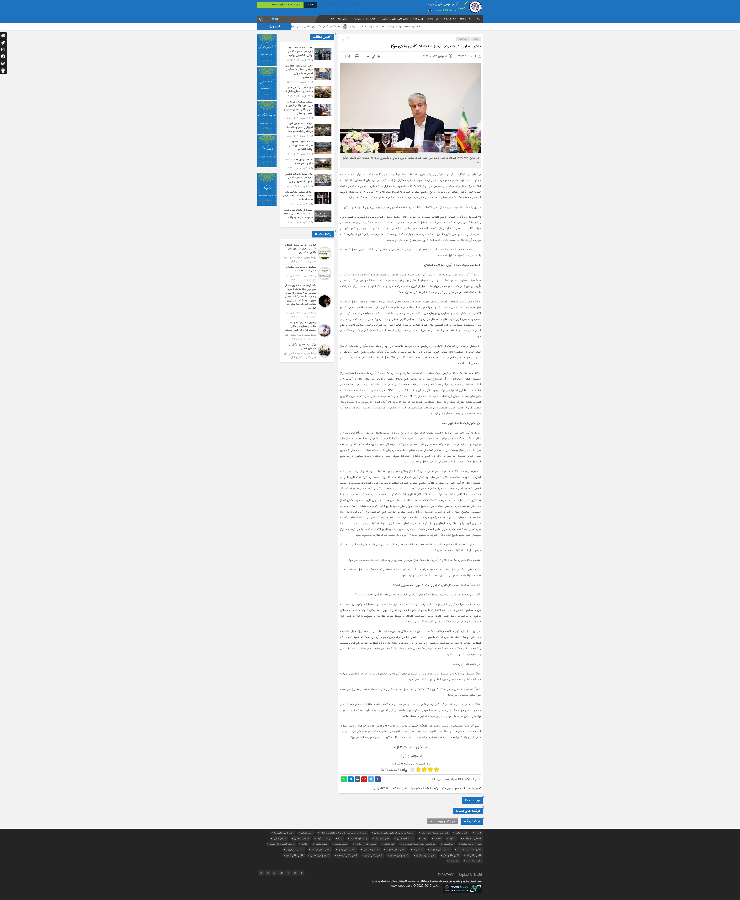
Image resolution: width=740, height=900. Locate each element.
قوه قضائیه (389, 844)
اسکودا (452, 838)
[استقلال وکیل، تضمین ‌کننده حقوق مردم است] (307, 164)
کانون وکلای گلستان (320, 855)
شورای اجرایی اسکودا (471, 844)
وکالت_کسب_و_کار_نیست (282, 844)
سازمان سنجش (301, 838)
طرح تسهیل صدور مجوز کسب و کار (418, 844)
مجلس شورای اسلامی (366, 844)
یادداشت (463, 39)
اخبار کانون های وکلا (283, 833)
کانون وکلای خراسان (321, 849)
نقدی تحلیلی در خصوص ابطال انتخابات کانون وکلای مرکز (436, 46)
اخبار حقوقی (306, 833)
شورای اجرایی (280, 838)
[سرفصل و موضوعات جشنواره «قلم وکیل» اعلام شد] (307, 273)
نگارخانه (357, 19)
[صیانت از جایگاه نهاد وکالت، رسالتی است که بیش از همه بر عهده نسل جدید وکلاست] (307, 215)
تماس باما (343, 19)
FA (332, 19)
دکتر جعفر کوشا (382, 838)
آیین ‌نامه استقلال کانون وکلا (435, 833)
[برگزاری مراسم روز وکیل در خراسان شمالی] (307, 350)
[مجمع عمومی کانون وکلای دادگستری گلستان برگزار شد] (307, 92)
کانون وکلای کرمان (373, 855)
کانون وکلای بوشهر (346, 849)
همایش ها (371, 19)
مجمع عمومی (341, 844)
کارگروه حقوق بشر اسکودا (469, 849)
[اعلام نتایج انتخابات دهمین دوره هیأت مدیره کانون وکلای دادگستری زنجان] (307, 180)
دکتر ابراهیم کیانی (405, 838)
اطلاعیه (437, 838)
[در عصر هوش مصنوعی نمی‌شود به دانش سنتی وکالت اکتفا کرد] (307, 148)
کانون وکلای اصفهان (396, 849)
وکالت (304, 844)
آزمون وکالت (433, 19)
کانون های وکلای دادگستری (395, 19)
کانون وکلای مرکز (451, 855)
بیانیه (423, 838)
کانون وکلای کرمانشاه (347, 855)
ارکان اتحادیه (450, 19)
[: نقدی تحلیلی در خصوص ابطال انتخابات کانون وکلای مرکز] (348, 56)
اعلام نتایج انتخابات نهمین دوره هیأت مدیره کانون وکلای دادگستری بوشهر (454, 26)
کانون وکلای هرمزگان (425, 855)
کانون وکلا (418, 849)
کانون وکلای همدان (399, 855)
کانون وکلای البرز (371, 849)
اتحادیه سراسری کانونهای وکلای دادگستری (394, 833)
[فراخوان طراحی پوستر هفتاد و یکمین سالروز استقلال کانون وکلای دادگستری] (307, 253)
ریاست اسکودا (323, 838)
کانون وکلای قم (474, 855)
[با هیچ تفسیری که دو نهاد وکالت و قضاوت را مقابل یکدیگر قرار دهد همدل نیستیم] (307, 331)
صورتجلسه (448, 844)
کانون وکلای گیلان (294, 855)
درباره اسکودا (466, 19)
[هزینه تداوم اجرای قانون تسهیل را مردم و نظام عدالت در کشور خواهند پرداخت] (307, 130)
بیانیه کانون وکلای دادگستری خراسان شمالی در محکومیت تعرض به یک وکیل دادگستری (365, 26)
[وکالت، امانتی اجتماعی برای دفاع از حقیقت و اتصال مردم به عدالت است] (307, 198)
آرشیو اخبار (418, 19)
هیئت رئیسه (321, 844)
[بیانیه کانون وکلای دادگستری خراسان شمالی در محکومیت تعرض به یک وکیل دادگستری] (307, 74)
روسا (340, 838)
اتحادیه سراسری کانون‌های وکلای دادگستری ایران (343, 833)
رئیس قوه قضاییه (359, 838)
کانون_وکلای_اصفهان (440, 849)
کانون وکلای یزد (473, 861)
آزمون (478, 833)
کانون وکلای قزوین (295, 849)
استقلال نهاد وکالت (472, 838)
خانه (479, 19)
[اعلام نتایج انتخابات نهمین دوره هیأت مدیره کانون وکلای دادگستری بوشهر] (307, 54)
